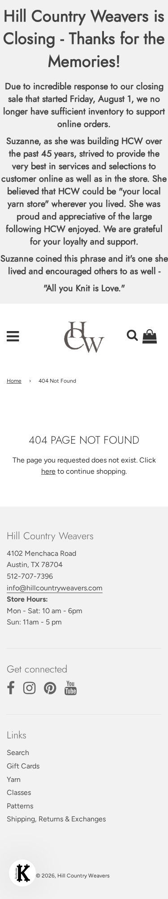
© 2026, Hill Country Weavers (73, 876)
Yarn (14, 779)
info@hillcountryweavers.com (55, 588)
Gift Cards (23, 766)
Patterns (20, 806)
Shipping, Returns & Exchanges (56, 819)
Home (14, 381)
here (48, 471)
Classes (19, 792)
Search (18, 752)
